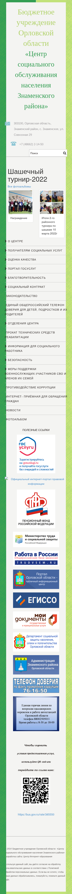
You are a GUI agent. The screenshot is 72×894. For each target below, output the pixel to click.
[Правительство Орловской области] (36, 578)
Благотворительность (26, 277)
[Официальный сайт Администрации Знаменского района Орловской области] (36, 664)
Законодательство (21, 295)
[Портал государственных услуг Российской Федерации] (36, 453)
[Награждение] (20, 202)
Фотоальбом (16, 419)
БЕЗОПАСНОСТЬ (19, 360)
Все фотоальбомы (19, 186)
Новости (13, 410)
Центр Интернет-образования (37, 856)
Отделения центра (23, 323)
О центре (15, 241)
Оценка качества (21, 259)
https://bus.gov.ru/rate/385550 (36, 814)
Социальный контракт (26, 286)
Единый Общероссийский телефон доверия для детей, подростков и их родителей (36, 309)
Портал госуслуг (21, 268)
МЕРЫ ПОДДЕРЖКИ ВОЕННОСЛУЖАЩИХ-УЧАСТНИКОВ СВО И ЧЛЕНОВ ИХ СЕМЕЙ (35, 374)
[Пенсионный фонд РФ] (36, 508)
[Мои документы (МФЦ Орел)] (36, 619)
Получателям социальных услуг (35, 250)
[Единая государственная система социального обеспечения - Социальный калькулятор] (36, 599)
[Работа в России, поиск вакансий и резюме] (36, 558)
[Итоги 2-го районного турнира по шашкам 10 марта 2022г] (52, 202)
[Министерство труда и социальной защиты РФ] (36, 539)
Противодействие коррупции (30, 387)
